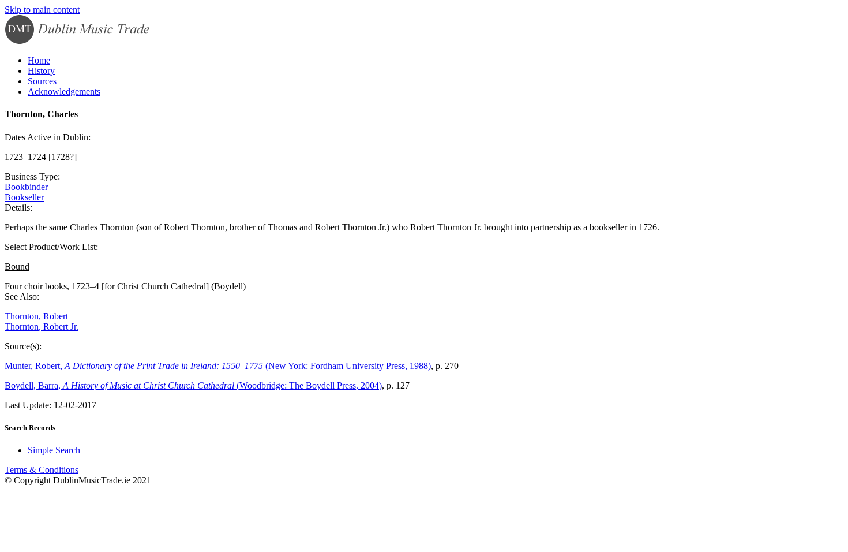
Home (39, 60)
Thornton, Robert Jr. (41, 326)
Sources (42, 81)
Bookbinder (26, 187)
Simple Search (54, 450)
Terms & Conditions (41, 470)
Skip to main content (42, 9)
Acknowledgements (64, 91)
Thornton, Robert (36, 316)
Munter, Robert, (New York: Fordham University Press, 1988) (218, 366)
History (41, 71)
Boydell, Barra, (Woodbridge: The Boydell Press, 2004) (193, 385)
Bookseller (24, 197)
